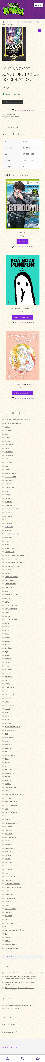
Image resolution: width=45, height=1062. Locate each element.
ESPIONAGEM (9, 580)
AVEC (6, 466)
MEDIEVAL (8, 723)
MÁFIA (7, 712)
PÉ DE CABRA (9, 798)
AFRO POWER (9, 445)
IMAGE (7, 666)
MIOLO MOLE (9, 737)
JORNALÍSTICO (9, 687)
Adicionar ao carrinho (13, 102)
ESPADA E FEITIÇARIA (11, 577)
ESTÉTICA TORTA (10, 584)
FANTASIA (8, 591)
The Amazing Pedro (11, 1009)
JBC (6, 680)
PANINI (17, 117)
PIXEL (6, 809)
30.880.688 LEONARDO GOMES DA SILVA (17, 420)
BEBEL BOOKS (9, 480)
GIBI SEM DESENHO (11, 620)
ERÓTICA (7, 573)
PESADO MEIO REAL (11, 802)
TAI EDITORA (9, 894)
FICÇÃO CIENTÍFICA (11, 605)
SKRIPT (7, 873)
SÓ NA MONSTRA (10, 877)
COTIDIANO (8, 516)
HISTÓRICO (8, 648)
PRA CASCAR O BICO (11, 823)
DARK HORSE (9, 527)
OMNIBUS (8, 780)
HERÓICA (7, 641)
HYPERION (8, 659)
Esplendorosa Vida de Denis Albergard (17, 1005)
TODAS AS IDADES (10, 909)
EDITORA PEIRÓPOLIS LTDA (13, 562)
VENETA (7, 937)
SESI (6, 866)
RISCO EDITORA (10, 848)
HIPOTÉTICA (9, 644)
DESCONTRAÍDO (10, 537)
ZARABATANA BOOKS (11, 948)
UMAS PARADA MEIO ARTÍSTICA (14, 930)
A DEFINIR (8, 430)
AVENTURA (8, 470)
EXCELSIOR (8, 587)
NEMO (6, 759)
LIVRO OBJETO (9, 705)
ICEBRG (7, 662)
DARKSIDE (8, 530)
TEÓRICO (8, 902)
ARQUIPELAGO (9, 455)
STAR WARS (8, 880)
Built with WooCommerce (11, 1050)
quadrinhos (8, 1024)
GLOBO (7, 623)
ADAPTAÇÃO (9, 437)
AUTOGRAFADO (10, 462)
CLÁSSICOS (8, 498)
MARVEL (7, 720)
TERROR (7, 905)
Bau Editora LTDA (10, 477)
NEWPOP (7, 762)
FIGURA (7, 612)
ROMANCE (8, 852)
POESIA (7, 816)
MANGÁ (12, 22)
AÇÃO (6, 434)
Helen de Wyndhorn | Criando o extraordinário (19, 988)
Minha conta (7, 1058)
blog (3, 1024)
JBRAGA (7, 684)
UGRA (6, 927)
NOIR (6, 766)
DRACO (7, 545)
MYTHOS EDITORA (10, 755)
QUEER (7, 841)
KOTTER (7, 698)
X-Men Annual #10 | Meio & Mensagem (17, 973)
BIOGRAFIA (8, 484)
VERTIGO (7, 941)
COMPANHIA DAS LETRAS (13, 509)
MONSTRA (8, 748)
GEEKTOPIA (8, 616)
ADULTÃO (8, 441)
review (13, 1024)
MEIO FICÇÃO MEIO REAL (12, 727)
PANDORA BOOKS (10, 787)
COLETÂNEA (8, 502)
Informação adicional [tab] (10, 127)
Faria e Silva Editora (11, 595)
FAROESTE (8, 598)
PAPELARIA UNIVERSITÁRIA (13, 794)
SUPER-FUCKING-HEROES (13, 887)
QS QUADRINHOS (10, 837)
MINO (6, 734)
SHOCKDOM (8, 869)
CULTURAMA (8, 523)
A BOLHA (7, 427)
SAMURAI (7, 859)
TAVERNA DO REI (10, 898)
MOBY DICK (8, 745)
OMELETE (8, 777)
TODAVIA (8, 912)
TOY (6, 919)
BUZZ (6, 491)
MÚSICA (7, 752)
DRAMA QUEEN (9, 548)
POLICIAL (8, 819)
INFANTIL (8, 673)
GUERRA (7, 637)
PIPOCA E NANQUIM (11, 805)
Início (6, 22)
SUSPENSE (8, 891)
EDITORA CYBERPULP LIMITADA (14, 555)
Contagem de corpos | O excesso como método (20, 982)
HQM (6, 652)
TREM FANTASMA (10, 923)
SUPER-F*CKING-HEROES (12, 884)
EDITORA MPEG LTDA (11, 559)
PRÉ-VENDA (8, 830)
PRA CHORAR (9, 827)
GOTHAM (7, 627)
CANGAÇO (8, 495)
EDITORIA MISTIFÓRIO (12, 566)
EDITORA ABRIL (9, 552)
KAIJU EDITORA (10, 695)
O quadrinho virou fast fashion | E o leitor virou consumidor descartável (20, 978)
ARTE (6, 459)
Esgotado (22, 241)
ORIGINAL (8, 784)
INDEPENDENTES (10, 670)
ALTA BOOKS (9, 452)
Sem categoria (9, 862)
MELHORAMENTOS (10, 730)
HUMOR (7, 655)
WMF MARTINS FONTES (12, 944)
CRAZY (7, 520)
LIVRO (7, 702)
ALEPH (7, 448)
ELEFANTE (8, 570)
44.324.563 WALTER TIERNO (13, 423)
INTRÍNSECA (8, 677)
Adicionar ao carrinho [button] (22, 317)
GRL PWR (7, 630)
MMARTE (7, 741)
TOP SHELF (8, 916)
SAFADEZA (8, 855)
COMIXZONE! (9, 505)
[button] (39, 30)
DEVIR (6, 541)
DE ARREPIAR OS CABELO (12, 534)
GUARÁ (7, 634)
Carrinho (34, 1056)
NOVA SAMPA (9, 769)
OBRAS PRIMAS (9, 773)
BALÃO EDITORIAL (10, 473)
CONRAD (7, 512)
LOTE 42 (7, 709)
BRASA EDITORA (10, 487)
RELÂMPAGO (8, 844)
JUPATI (7, 691)
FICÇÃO (7, 602)
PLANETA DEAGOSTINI (12, 812)
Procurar (22, 1058)
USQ (6, 934)
